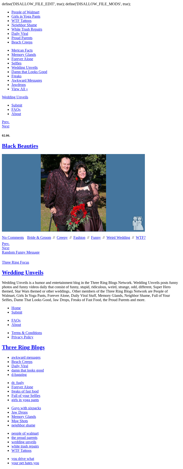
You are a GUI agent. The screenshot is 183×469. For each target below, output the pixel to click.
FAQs (15, 109)
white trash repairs (25, 446)
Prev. (6, 122)
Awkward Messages (26, 80)
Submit (16, 105)
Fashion (79, 237)
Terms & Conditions (26, 333)
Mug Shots (19, 421)
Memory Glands (23, 55)
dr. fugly (17, 383)
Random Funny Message (21, 252)
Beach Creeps (21, 42)
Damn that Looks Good (29, 72)
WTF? (141, 237)
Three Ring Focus (15, 262)
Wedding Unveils (24, 67)
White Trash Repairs (26, 29)
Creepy (62, 237)
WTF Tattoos (21, 21)
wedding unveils (23, 442)
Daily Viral (19, 34)
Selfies (16, 63)
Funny (96, 237)
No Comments (13, 237)
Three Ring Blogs (23, 347)
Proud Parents (21, 38)
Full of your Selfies (25, 396)
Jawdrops (18, 85)
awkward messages (26, 357)
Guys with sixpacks (26, 408)
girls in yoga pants (25, 400)
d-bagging (19, 375)
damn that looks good (27, 370)
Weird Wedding (118, 237)
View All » (19, 89)
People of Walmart (25, 12)
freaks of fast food (25, 391)
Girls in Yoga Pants (25, 16)
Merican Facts (22, 50)
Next (5, 126)
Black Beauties (20, 146)
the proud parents (24, 438)
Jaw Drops (19, 412)
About (16, 114)
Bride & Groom (39, 237)
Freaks (16, 76)
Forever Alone (22, 59)
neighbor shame (23, 425)
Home (16, 308)
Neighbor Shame (24, 25)
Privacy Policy (22, 337)
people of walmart (25, 433)
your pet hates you (25, 463)
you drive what (22, 459)
